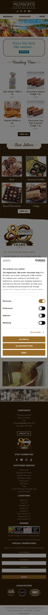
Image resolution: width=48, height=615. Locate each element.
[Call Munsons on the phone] (17, 11)
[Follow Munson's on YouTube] (21, 460)
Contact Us (24, 433)
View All (24, 211)
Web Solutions (24, 613)
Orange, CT (24, 511)
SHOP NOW (24, 52)
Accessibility (28, 610)
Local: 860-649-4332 (24, 426)
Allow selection (24, 346)
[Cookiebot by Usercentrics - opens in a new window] (35, 260)
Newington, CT (24, 505)
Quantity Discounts (24, 475)
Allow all (24, 339)
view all (24, 134)
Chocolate (25, 16)
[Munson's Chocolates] (24, 5)
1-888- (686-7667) (24, 423)
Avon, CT (24, 503)
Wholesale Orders (24, 478)
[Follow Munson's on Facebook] (17, 460)
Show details (35, 332)
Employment (24, 481)
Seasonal (8, 16)
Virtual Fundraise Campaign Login (24, 489)
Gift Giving (24, 483)
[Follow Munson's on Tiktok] (31, 460)
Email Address (24, 552)
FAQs (24, 486)
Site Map (37, 610)
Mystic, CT (24, 508)
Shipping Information (24, 473)
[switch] (42, 308)
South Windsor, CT (24, 514)
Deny (24, 353)
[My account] (25, 11)
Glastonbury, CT (24, 516)
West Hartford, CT (24, 519)
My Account (24, 470)
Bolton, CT (24, 500)
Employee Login (24, 491)
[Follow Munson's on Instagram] (26, 460)
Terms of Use (17, 610)
